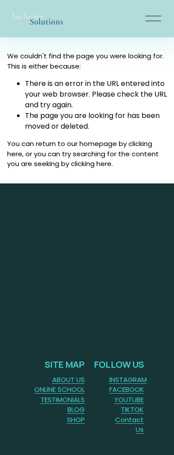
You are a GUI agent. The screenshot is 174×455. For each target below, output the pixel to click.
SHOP (76, 419)
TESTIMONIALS (63, 399)
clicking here (91, 163)
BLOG (76, 409)
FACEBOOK (126, 389)
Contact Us (129, 425)
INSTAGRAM (128, 379)
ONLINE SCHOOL (59, 389)
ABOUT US (68, 379)
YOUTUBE (129, 399)
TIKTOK (132, 409)
